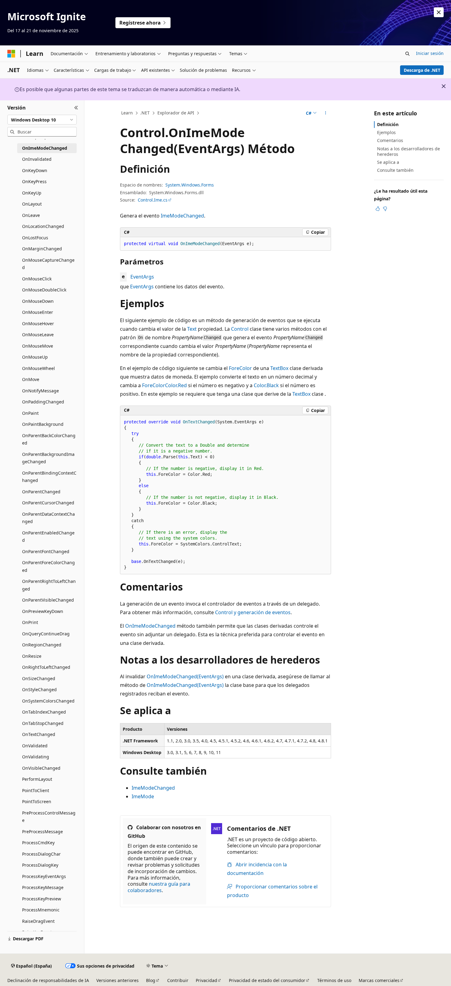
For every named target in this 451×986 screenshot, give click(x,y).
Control (240, 328)
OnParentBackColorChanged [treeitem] (48, 439)
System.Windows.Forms (189, 185)
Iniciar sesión (430, 53)
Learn (127, 113)
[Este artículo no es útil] (385, 208)
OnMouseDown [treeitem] (38, 301)
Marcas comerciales (379, 980)
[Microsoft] (11, 54)
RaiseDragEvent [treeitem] (38, 921)
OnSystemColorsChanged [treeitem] (48, 701)
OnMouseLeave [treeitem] (38, 334)
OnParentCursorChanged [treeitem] (48, 503)
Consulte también (395, 170)
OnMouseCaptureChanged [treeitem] (48, 264)
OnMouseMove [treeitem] (37, 346)
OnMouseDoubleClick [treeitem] (44, 290)
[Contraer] (76, 108)
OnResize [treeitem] (31, 656)
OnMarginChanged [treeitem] (42, 249)
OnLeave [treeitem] (31, 215)
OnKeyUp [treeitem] (31, 193)
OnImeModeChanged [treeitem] (44, 148)
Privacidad (206, 980)
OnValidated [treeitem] (35, 746)
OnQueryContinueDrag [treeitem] (46, 634)
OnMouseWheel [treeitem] (38, 368)
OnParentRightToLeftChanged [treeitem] (49, 585)
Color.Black (266, 385)
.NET (145, 113)
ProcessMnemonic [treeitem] (41, 910)
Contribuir (177, 980)
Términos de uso (334, 980)
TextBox (279, 368)
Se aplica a (388, 162)
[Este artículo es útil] (377, 208)
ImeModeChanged (182, 215)
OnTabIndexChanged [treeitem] (44, 712)
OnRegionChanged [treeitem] (41, 645)
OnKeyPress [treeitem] (34, 181)
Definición (388, 124)
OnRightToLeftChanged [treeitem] (46, 667)
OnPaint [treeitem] (30, 413)
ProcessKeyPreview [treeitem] (41, 899)
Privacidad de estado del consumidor (267, 980)
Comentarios (390, 140)
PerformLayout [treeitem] (37, 779)
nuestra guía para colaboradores (159, 887)
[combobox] (42, 120)
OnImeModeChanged (150, 625)
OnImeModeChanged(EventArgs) (185, 676)
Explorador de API (175, 113)
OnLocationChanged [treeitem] (43, 226)
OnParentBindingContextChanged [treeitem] (49, 476)
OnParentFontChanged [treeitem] (45, 551)
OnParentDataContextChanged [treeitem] (48, 518)
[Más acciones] (325, 113)
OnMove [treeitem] (30, 379)
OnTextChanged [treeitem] (38, 734)
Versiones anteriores (117, 980)
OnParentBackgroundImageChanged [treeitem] (48, 458)
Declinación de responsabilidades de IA (48, 980)
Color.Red (176, 385)
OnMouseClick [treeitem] (37, 279)
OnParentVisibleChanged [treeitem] (48, 600)
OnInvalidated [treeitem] (37, 159)
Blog (150, 980)
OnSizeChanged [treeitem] (38, 678)
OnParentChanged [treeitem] (41, 492)
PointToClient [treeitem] (35, 790)
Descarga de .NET (422, 70)
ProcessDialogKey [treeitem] (40, 865)
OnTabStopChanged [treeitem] (43, 723)
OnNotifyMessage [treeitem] (40, 391)
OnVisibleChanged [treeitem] (41, 768)
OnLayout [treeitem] (32, 204)
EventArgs (142, 276)
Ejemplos (386, 132)
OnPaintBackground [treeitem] (43, 424)
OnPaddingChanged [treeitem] (43, 402)
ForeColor (240, 368)
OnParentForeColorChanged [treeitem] (48, 566)
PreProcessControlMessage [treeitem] (48, 816)
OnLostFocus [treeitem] (35, 238)
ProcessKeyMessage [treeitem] (43, 887)
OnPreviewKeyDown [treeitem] (42, 611)
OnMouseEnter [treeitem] (37, 312)
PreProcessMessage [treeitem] (42, 831)
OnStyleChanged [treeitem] (39, 689)
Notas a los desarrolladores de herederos (408, 151)
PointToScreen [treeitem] (36, 801)
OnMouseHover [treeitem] (38, 323)
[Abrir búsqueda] (407, 53)
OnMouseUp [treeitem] (35, 357)
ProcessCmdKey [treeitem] (38, 842)
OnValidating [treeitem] (35, 757)
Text (192, 328)
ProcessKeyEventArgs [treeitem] (44, 876)
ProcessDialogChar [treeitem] (41, 854)
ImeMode (143, 796)
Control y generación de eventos (253, 612)
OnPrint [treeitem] (30, 622)
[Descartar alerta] (439, 12)
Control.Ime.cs (153, 200)
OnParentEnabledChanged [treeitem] (48, 536)
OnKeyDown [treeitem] (34, 170)
